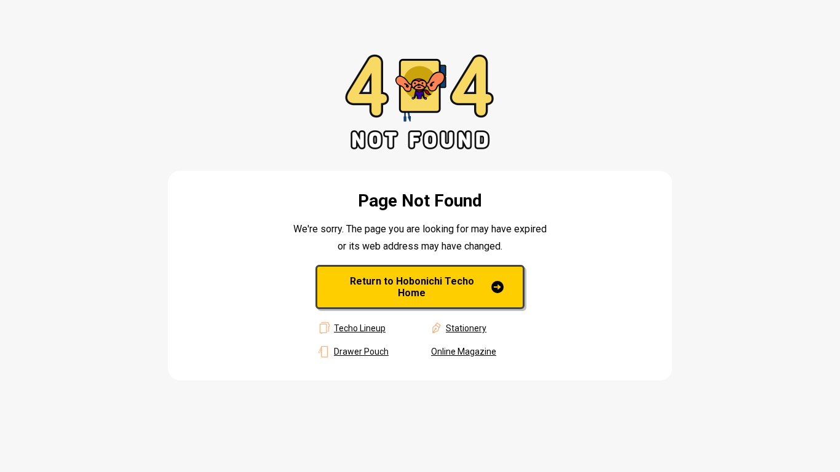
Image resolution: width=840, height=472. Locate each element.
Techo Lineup (360, 328)
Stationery (466, 328)
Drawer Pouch (361, 351)
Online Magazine (463, 351)
